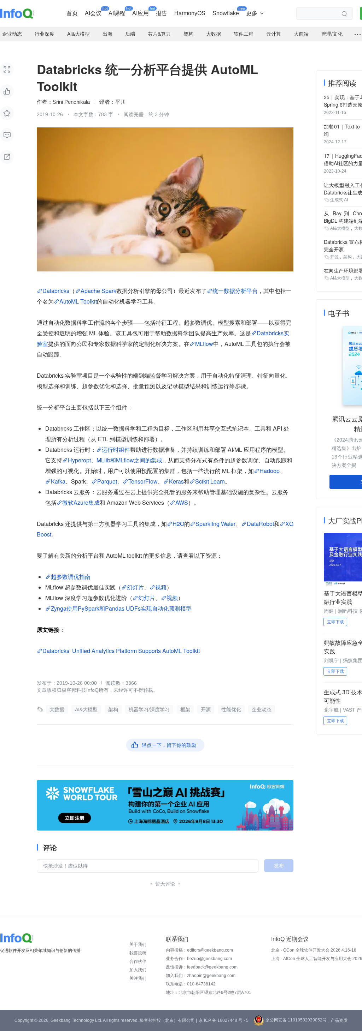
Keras (176, 481)
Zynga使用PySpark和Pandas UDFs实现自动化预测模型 (121, 608)
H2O (178, 524)
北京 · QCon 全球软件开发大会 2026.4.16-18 (313, 950)
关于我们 (137, 944)
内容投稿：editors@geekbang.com (199, 950)
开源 (206, 709)
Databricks (55, 291)
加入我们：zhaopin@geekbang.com (200, 975)
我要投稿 (137, 953)
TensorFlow (143, 481)
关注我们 (137, 978)
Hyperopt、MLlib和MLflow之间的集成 (115, 460)
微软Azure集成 (81, 502)
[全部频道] (357, 34)
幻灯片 (135, 587)
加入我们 (137, 969)
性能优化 (231, 709)
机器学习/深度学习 (149, 709)
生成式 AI (339, 199)
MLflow (204, 344)
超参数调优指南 (70, 577)
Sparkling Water (215, 524)
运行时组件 (116, 449)
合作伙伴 (137, 961)
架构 (113, 709)
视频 (161, 587)
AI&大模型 (86, 709)
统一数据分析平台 (235, 291)
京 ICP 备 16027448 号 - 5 (224, 1020)
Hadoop (269, 471)
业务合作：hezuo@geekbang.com (199, 958)
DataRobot (260, 524)
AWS (181, 502)
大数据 (56, 709)
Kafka (58, 481)
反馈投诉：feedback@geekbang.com (202, 967)
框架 (185, 709)
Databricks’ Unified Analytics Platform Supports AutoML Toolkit (121, 651)
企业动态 (262, 709)
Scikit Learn (210, 481)
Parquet (107, 481)
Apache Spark (98, 291)
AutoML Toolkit (78, 301)
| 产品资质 (338, 1020)
